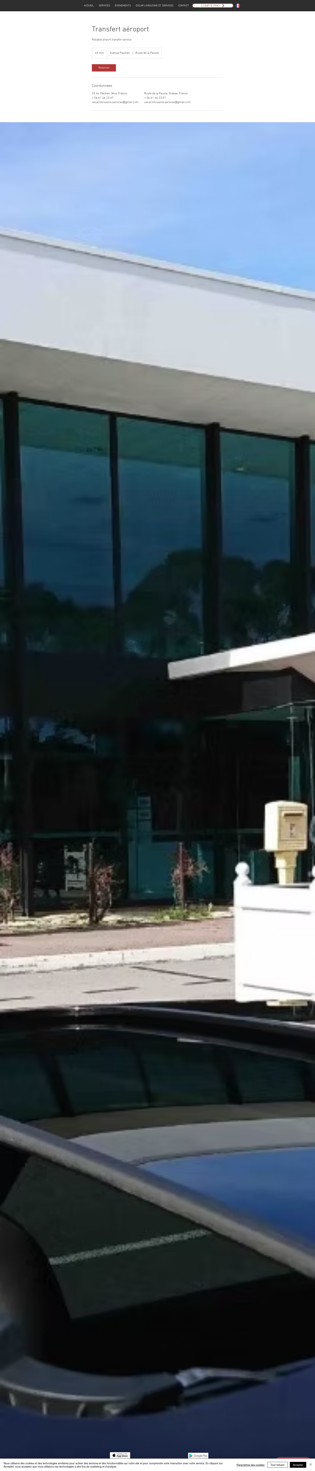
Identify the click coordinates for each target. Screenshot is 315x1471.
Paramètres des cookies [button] (251, 1465)
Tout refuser (278, 1465)
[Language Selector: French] (240, 5)
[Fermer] (310, 1465)
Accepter (298, 1465)
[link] (104, 67)
